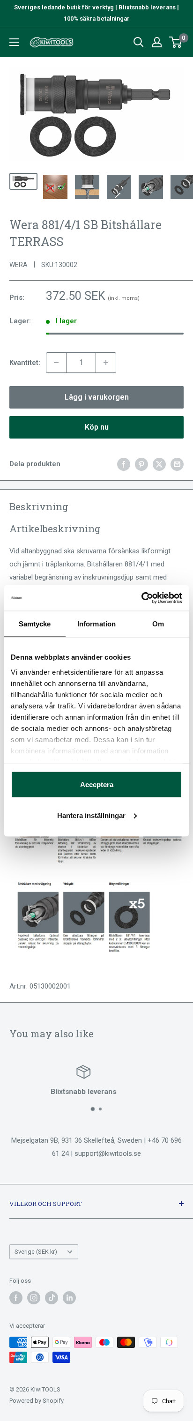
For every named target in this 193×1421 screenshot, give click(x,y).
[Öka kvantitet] (106, 362)
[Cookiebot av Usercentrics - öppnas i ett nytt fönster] (141, 598)
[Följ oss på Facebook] (15, 1297)
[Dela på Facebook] (123, 464)
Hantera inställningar (91, 815)
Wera (18, 264)
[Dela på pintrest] (141, 464)
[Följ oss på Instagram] (33, 1297)
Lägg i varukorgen (97, 397)
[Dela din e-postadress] (177, 464)
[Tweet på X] (159, 464)
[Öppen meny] (14, 42)
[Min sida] (157, 42)
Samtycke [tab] (35, 624)
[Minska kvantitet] (56, 362)
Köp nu (97, 427)
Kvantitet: (24, 362)
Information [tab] (96, 624)
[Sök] (139, 42)
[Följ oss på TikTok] (51, 1297)
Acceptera (96, 785)
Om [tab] (158, 624)
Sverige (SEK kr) (36, 1251)
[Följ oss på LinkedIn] (69, 1297)
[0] (176, 42)
